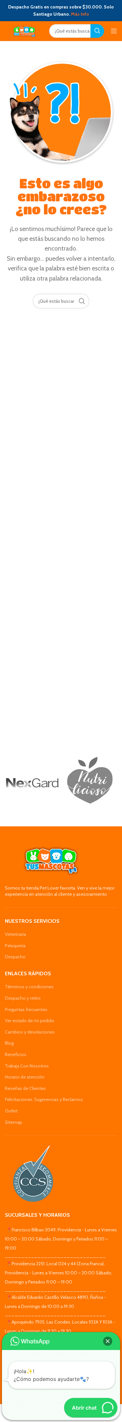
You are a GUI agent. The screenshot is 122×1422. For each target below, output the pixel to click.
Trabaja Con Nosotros (27, 1066)
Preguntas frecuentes (26, 1009)
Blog (9, 1043)
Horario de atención (25, 1077)
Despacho (15, 957)
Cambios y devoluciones (30, 1032)
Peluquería (15, 946)
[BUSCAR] (97, 31)
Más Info (80, 14)
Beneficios (15, 1054)
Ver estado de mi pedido (29, 1020)
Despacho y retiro (23, 998)
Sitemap (13, 1122)
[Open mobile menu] (113, 30)
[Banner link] (32, 783)
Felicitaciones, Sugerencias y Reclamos (44, 1099)
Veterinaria (15, 934)
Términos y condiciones (29, 987)
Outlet (11, 1111)
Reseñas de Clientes (25, 1088)
